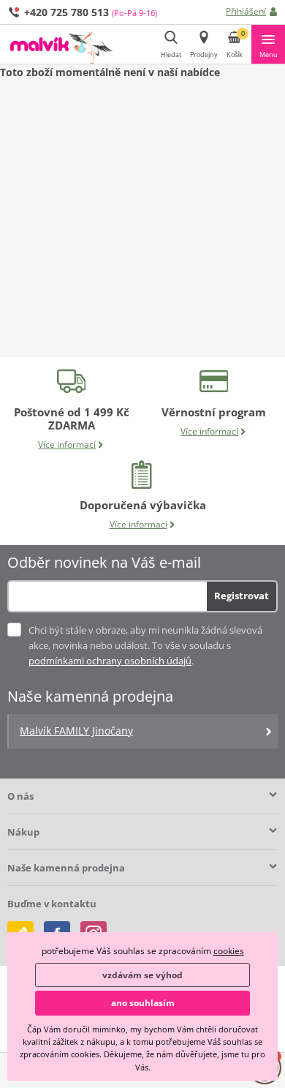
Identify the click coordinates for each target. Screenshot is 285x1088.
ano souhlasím (143, 1003)
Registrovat (241, 595)
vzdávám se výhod (142, 975)
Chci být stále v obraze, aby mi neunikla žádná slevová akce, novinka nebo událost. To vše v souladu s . (145, 645)
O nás (20, 796)
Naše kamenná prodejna (66, 867)
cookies (228, 951)
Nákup (23, 831)
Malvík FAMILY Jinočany (76, 731)
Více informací (67, 444)
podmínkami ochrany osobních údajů (109, 660)
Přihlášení (246, 11)
